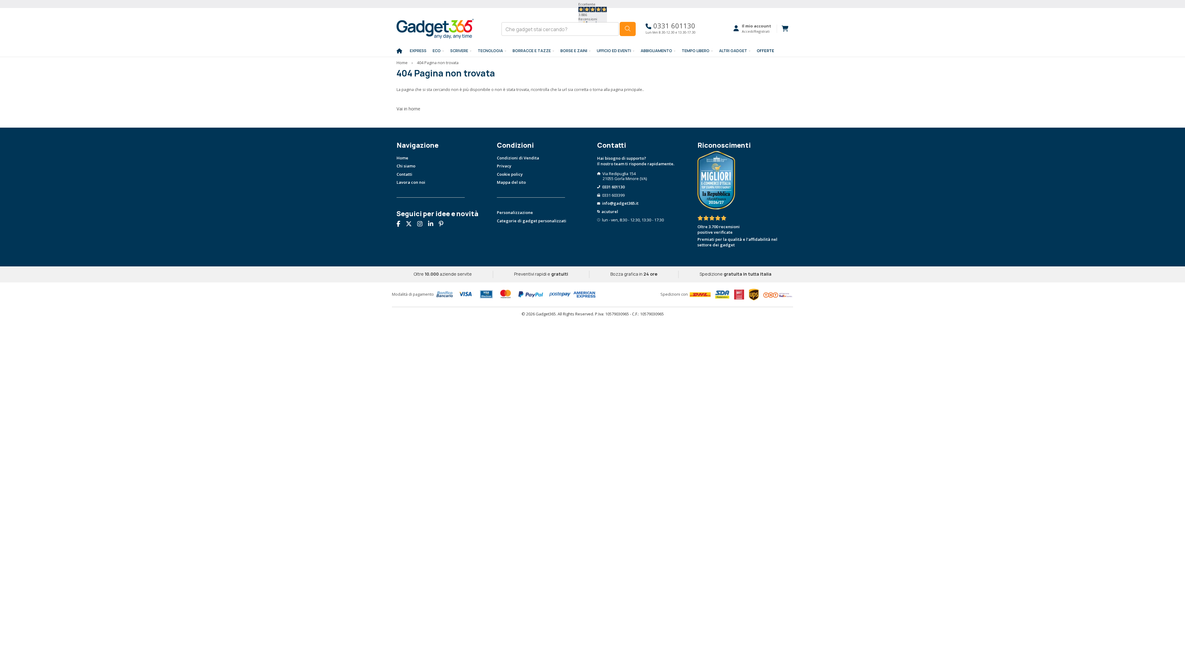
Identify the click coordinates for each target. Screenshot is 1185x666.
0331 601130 (673, 25)
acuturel (609, 211)
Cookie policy (510, 174)
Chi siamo (406, 166)
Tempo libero (695, 50)
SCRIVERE (459, 50)
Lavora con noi (411, 182)
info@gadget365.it (620, 203)
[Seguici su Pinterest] (443, 224)
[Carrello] (782, 28)
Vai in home (408, 108)
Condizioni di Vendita (518, 158)
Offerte (765, 50)
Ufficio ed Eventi (614, 50)
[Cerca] (628, 29)
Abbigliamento (656, 50)
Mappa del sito (511, 182)
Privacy (504, 166)
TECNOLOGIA (490, 50)
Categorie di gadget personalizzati (531, 221)
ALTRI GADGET (733, 50)
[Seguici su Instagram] (422, 224)
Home (402, 62)
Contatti (404, 174)
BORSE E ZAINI (573, 50)
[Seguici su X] (411, 224)
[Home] (399, 51)
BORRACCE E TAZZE (532, 50)
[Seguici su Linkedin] (433, 224)
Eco (437, 50)
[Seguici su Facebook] (401, 224)
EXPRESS (418, 50)
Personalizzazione (515, 212)
